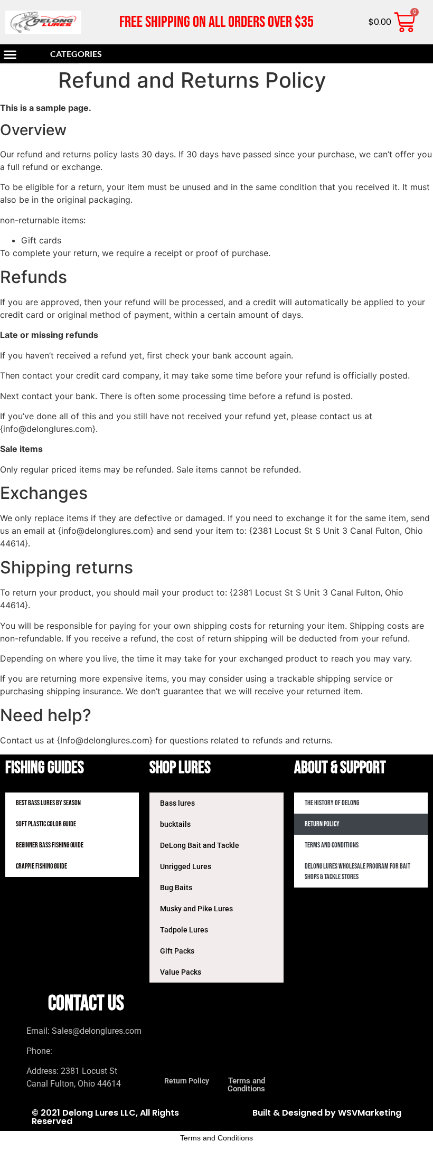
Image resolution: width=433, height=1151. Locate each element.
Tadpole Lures (184, 930)
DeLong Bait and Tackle (199, 845)
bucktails (175, 824)
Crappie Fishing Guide (41, 866)
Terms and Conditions (332, 845)
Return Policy (322, 823)
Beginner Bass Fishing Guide (49, 845)
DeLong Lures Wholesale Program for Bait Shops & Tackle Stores (357, 871)
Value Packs (180, 972)
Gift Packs (177, 951)
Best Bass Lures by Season (48, 802)
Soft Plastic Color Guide (46, 823)
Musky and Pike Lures (196, 908)
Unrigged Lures (185, 866)
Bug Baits (176, 887)
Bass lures (177, 803)
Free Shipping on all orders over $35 (216, 22)
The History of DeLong (332, 802)
